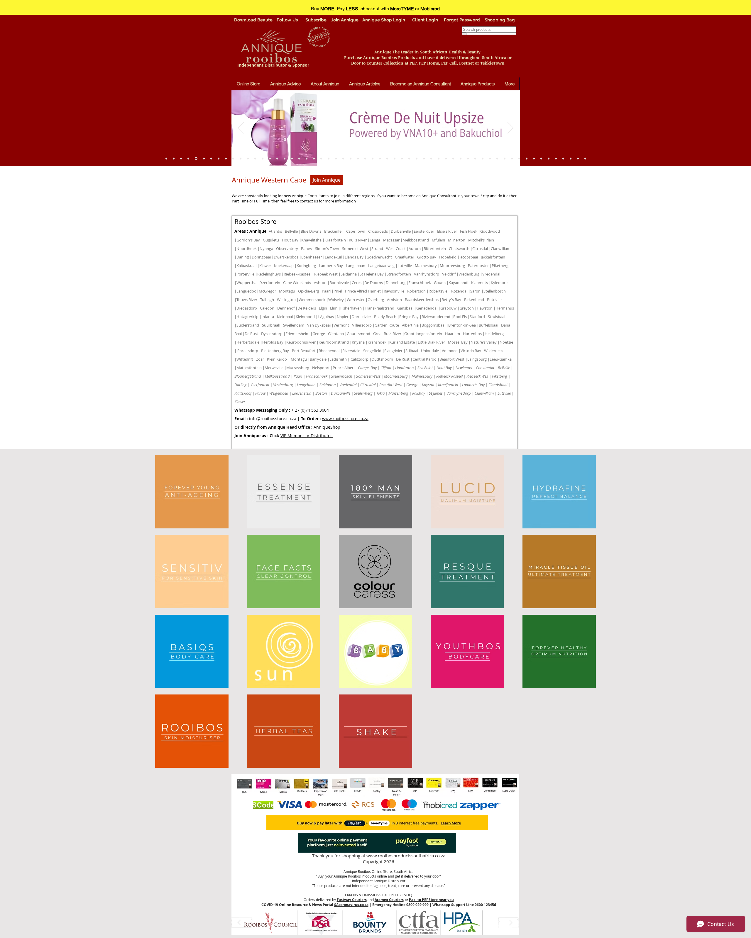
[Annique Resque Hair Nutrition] (277, 158)
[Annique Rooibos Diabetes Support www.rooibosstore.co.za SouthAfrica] (468, 158)
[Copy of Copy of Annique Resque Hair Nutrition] (240, 158)
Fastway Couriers (352, 899)
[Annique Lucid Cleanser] (292, 158)
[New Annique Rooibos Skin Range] (424, 158)
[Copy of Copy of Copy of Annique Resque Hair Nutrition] (174, 158)
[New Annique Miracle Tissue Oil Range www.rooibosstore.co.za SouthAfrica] (563, 158)
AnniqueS (323, 427)
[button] (271, 922)
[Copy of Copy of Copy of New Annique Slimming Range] (570, 158)
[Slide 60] (188, 158)
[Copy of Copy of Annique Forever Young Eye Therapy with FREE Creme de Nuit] (497, 158)
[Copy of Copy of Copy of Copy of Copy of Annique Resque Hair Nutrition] (585, 158)
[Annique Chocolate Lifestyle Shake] (284, 158)
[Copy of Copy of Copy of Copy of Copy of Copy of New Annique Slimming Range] (380, 158)
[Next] (510, 128)
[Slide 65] (196, 158)
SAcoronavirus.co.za (351, 904)
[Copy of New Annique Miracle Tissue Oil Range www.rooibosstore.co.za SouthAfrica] (416, 158)
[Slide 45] (262, 158)
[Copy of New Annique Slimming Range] (321, 158)
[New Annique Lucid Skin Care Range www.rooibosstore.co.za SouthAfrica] (548, 158)
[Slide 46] (270, 158)
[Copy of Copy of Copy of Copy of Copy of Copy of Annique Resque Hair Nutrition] (181, 158)
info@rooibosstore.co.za (272, 418)
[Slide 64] (226, 158)
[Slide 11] (475, 158)
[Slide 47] (248, 158)
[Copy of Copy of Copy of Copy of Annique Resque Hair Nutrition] (218, 158)
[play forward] (508, 922)
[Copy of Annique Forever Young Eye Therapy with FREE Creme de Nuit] (482, 158)
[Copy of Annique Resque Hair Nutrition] (233, 158)
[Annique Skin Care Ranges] (431, 158)
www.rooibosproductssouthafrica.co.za (405, 855)
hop (336, 427)
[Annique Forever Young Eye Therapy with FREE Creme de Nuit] (534, 158)
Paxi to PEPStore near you (431, 899)
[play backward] (242, 922)
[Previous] (241, 128)
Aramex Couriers (389, 899)
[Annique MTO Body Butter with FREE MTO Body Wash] (541, 158)
